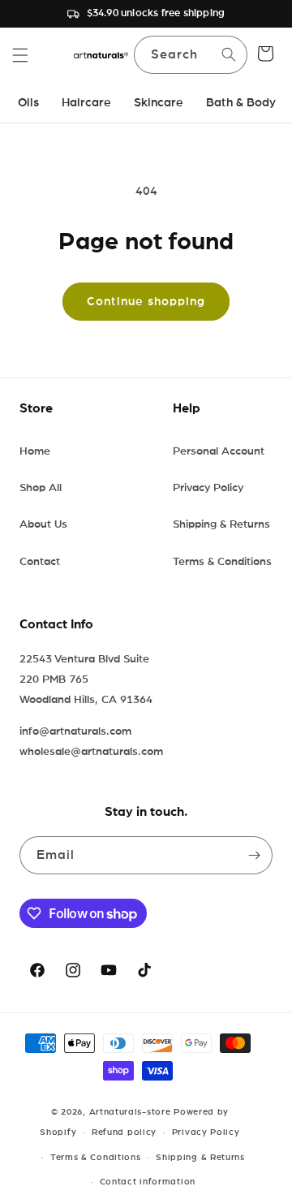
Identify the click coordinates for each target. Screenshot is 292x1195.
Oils (28, 103)
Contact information (147, 1181)
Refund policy (124, 1132)
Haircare (86, 103)
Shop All (40, 488)
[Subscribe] (254, 855)
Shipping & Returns (221, 524)
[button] (20, 55)
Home (34, 451)
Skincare (158, 103)
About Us (43, 524)
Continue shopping (146, 302)
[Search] (229, 54)
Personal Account (218, 451)
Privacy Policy (208, 488)
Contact (39, 561)
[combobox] (191, 55)
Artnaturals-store (130, 1111)
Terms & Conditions (222, 561)
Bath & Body (241, 103)
